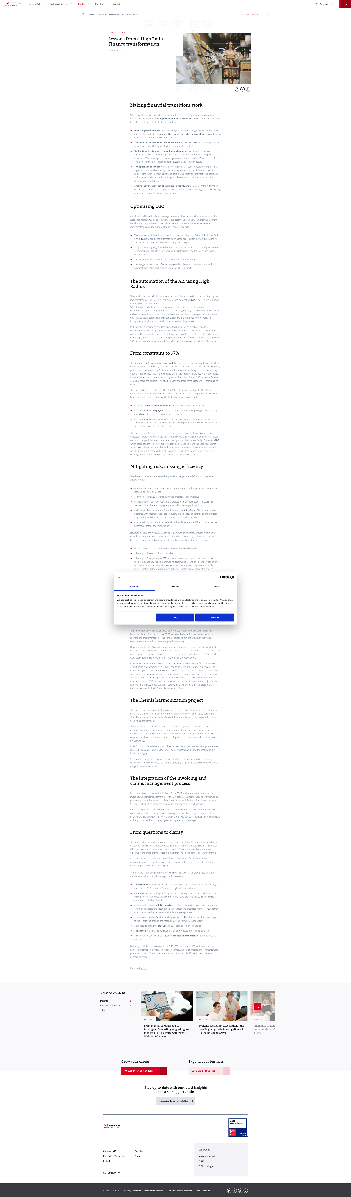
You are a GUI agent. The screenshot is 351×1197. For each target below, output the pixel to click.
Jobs (102, 1010)
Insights (91, 14)
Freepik (143, 968)
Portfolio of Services (110, 1005)
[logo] (12, 4)
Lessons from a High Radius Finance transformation (118, 14)
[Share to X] (242, 89)
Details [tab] (175, 586)
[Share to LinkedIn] (248, 89)
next (257, 1006)
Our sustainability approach (180, 1191)
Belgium (324, 4)
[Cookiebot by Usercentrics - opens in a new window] (222, 578)
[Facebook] (235, 1190)
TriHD (201, 1161)
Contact (138, 1156)
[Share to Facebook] (237, 89)
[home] (84, 14)
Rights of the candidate (154, 1191)
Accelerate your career (139, 1071)
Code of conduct (203, 1191)
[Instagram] (240, 1190)
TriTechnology (206, 1166)
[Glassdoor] (246, 1190)
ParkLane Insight (207, 1156)
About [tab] (217, 586)
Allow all (215, 617)
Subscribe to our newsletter (255, 14)
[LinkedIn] (229, 1190)
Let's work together (204, 1071)
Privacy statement (132, 1191)
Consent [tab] (134, 586)
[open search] (345, 4)
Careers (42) (109, 1151)
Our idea (139, 1151)
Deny (175, 617)
